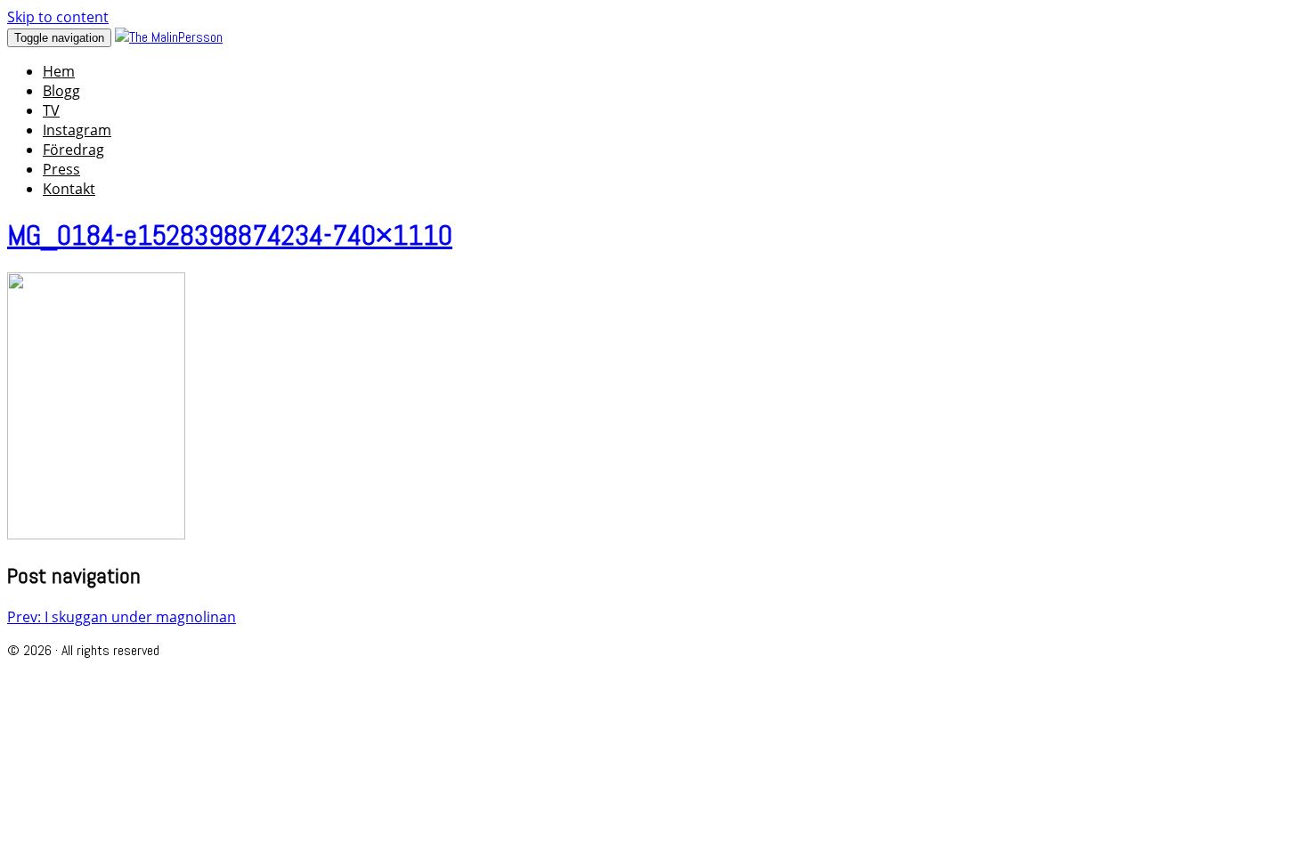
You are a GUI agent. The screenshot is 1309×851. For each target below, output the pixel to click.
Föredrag (73, 149)
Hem (59, 71)
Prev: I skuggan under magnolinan (121, 617)
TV (51, 110)
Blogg (61, 91)
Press (61, 169)
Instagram (77, 130)
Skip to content (58, 17)
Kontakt (69, 189)
